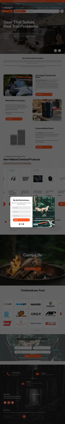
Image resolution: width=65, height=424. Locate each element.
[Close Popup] (53, 198)
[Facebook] (19, 224)
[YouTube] (23, 224)
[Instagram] (21, 224)
